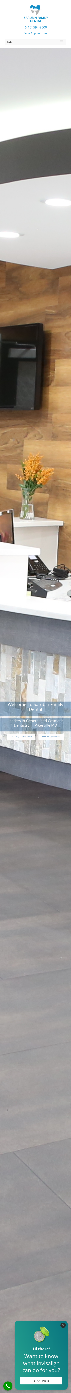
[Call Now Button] (7, 1386)
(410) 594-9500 (35, 27)
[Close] (63, 1325)
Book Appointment (35, 33)
